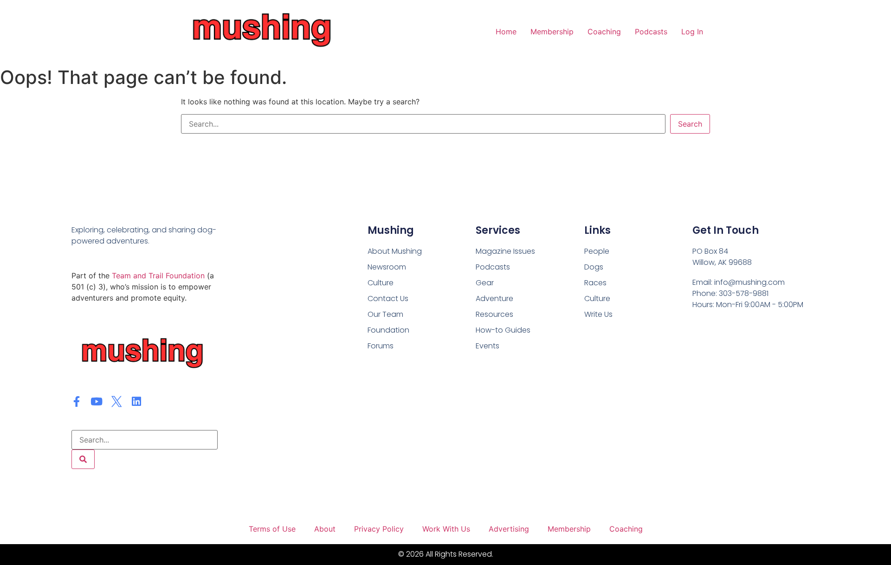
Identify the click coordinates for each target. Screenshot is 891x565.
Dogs (593, 267)
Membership (552, 31)
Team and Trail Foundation (158, 275)
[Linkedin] (136, 401)
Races (595, 282)
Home (506, 31)
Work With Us (446, 528)
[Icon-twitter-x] (116, 401)
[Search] (83, 459)
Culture (597, 298)
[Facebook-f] (76, 401)
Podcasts (651, 31)
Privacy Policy (379, 528)
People (596, 251)
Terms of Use (272, 528)
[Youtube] (96, 401)
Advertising (509, 528)
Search (690, 123)
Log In (692, 31)
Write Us (598, 314)
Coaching (604, 31)
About (325, 528)
